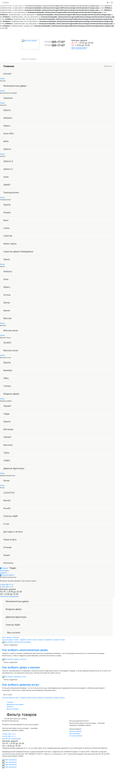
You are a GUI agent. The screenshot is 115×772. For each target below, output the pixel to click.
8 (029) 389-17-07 (6, 584)
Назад (2, 78)
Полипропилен (11, 192)
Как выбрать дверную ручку (20, 684)
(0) (110, 2)
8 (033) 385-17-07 (6, 587)
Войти (6, 2)
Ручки (6, 480)
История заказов (75, 736)
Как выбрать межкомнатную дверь (25, 649)
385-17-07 (54, 42)
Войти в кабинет (75, 731)
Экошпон (8, 97)
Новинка (16, 637)
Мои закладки (74, 733)
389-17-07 (54, 45)
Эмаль (6, 259)
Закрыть (108, 66)
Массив (7, 318)
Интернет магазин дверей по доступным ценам (18, 581)
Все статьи (8, 694)
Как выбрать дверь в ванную (21, 667)
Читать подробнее (10, 645)
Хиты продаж (7, 637)
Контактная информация (9, 596)
